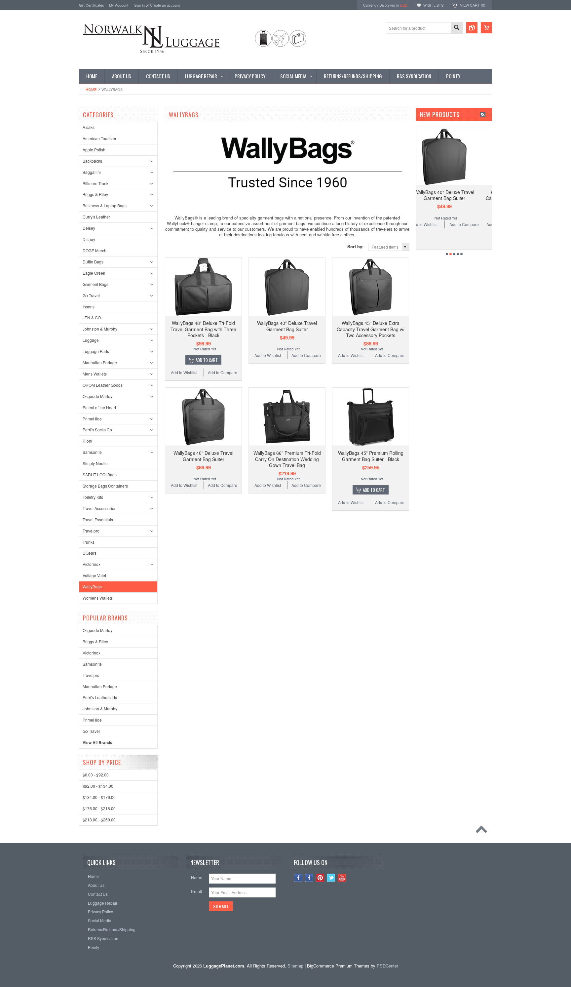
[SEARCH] (457, 28)
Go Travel (91, 295)
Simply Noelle (95, 463)
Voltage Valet (94, 575)
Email (196, 891)
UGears (89, 553)
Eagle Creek (94, 273)
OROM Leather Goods (103, 385)
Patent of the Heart (99, 407)
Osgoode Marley (97, 396)
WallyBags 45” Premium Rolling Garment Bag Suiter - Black (370, 456)
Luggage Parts (96, 351)
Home (91, 89)
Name (196, 877)
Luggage (91, 340)
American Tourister (99, 138)
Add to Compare (222, 372)
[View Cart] (486, 27)
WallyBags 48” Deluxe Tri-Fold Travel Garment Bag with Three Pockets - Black (203, 329)
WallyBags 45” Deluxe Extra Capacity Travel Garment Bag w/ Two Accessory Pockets (370, 329)
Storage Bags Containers (105, 486)
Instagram (298, 878)
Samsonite (92, 452)
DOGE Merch (94, 250)
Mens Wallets (95, 373)
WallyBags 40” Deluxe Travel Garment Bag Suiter (287, 326)
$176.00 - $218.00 (99, 808)
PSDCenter (387, 966)
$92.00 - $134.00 (98, 786)
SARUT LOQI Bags (100, 474)
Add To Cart (207, 360)
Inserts (89, 306)
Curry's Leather (96, 216)
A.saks (89, 127)
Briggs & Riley (95, 194)
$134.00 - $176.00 (99, 797)
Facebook (309, 878)
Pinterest (320, 878)
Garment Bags (95, 284)
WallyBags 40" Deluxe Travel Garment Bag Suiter (203, 456)
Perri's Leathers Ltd (100, 697)
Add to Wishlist (184, 372)
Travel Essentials (98, 519)
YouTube (342, 878)
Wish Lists (433, 5)
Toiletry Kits (93, 497)
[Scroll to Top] (483, 831)
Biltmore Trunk (95, 183)
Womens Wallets (98, 598)
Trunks (89, 542)
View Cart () (472, 5)
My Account (118, 5)
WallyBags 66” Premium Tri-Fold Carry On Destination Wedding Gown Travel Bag (287, 459)
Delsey (89, 228)
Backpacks (92, 161)
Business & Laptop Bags (105, 205)
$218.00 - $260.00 (99, 819)
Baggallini (92, 172)
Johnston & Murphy (100, 329)
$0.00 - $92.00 (96, 774)
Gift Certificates (91, 5)
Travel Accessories (99, 508)
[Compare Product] (471, 27)
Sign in (139, 5)
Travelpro (91, 530)
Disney (89, 239)
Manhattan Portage (100, 362)
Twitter (331, 878)
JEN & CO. (92, 317)
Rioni (87, 441)
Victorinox (91, 564)
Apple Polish (94, 149)
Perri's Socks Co (97, 429)
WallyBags (92, 586)
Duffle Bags (93, 261)
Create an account (165, 5)
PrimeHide (92, 418)
